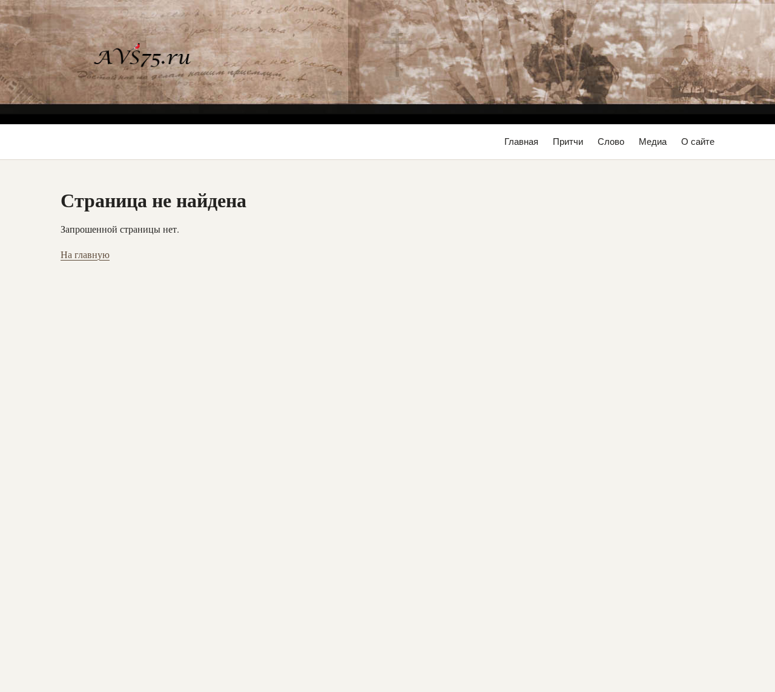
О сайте (697, 141)
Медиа (653, 141)
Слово (611, 141)
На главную (85, 254)
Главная (521, 141)
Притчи (568, 141)
